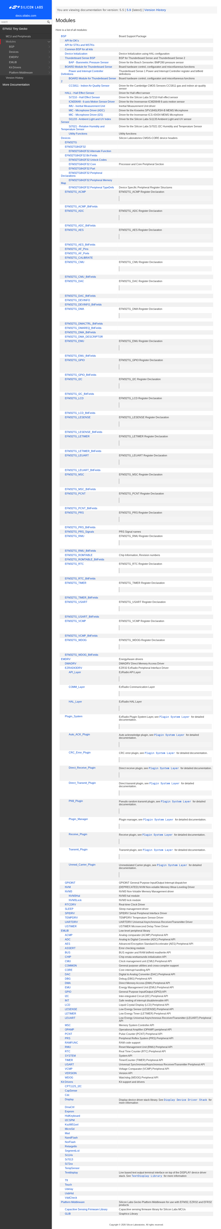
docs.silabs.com (26, 15)
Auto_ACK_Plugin (79, 734)
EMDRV (14, 57)
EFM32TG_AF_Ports (77, 253)
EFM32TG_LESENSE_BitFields (83, 432)
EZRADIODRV (73, 668)
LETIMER (70, 1013)
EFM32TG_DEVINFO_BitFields (83, 304)
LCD (67, 1004)
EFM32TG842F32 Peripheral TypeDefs (91, 187)
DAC (68, 974)
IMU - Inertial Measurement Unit (87, 106)
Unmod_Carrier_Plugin (82, 864)
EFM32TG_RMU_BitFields (80, 550)
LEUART (70, 1018)
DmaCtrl (69, 1107)
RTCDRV (70, 904)
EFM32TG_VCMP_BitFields (81, 635)
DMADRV (70, 663)
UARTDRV (71, 922)
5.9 (129, 10)
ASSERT (70, 948)
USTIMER (71, 926)
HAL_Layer (75, 701)
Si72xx (69, 1163)
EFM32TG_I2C (73, 379)
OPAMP (69, 1029)
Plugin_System (73, 716)
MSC (68, 1025)
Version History (14, 77)
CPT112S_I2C (73, 1086)
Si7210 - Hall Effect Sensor (84, 97)
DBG (68, 978)
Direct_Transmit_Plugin (82, 783)
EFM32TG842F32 (75, 146)
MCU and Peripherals (18, 36)
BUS (67, 952)
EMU (68, 987)
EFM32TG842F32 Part (82, 168)
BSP (11, 46)
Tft (66, 1180)
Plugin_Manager (78, 819)
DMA (68, 983)
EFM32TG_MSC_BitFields (80, 489)
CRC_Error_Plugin (80, 752)
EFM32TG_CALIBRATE (79, 257)
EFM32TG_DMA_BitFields (80, 332)
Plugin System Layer (175, 716)
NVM (68, 887)
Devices (13, 52)
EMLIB (13, 62)
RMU (68, 1047)
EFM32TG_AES (74, 230)
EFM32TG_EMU (74, 341)
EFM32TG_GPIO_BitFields (80, 374)
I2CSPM (70, 1120)
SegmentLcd (72, 1150)
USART (69, 1064)
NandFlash (71, 1137)
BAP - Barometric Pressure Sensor (89, 62)
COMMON (71, 965)
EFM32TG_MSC (74, 474)
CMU (68, 961)
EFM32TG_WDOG (76, 640)
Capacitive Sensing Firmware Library (86, 1209)
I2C (67, 996)
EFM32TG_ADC (74, 211)
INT (67, 1000)
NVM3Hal (74, 895)
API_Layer (75, 672)
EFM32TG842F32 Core (82, 164)
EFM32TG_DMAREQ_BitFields (83, 328)
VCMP (68, 1068)
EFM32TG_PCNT (75, 493)
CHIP (68, 957)
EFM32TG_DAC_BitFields (80, 295)
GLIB (68, 1213)
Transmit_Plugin (78, 849)
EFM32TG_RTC (74, 563)
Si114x (69, 1155)
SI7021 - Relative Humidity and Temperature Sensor (83, 128)
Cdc (67, 1095)
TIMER (69, 1060)
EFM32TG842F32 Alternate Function (90, 151)
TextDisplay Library (148, 1175)
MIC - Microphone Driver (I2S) (86, 114)
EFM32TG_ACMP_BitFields (81, 206)
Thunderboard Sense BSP (80, 58)
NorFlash (70, 1142)
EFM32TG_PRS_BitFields (80, 527)
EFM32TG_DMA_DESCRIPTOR (84, 336)
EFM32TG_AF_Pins (76, 249)
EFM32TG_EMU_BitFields (80, 355)
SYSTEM (70, 1055)
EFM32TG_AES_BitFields (80, 244)
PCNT (68, 1034)
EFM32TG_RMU (74, 536)
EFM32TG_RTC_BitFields (80, 578)
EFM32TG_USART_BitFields (82, 616)
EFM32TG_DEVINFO (77, 300)
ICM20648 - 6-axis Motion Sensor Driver (92, 101)
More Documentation (16, 84)
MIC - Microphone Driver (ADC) (87, 110)
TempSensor (72, 1168)
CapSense (71, 1090)
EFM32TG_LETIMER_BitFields (83, 451)
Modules (11, 41)
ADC (68, 939)
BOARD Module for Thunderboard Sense (88, 66)
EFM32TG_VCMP (75, 621)
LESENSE (71, 1009)
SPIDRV (70, 913)
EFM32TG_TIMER (75, 583)
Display (69, 1099)
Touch (68, 1184)
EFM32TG (71, 142)
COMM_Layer (77, 687)
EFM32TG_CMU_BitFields (80, 276)
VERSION (71, 1073)
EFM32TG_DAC (74, 281)
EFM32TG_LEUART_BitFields (82, 470)
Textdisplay (71, 1172)
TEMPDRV (71, 917)
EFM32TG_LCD (74, 398)
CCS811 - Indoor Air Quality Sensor (89, 85)
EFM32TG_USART (76, 602)
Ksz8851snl (71, 1124)
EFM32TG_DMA (74, 309)
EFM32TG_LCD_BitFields (80, 413)
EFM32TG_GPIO (75, 360)
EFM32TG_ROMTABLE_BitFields (84, 559)
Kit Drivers (15, 67)
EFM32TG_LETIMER (77, 436)
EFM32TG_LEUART (77, 455)
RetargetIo (71, 1146)
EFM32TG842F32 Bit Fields (81, 155)
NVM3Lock (75, 900)
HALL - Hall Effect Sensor (79, 93)
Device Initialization (76, 53)
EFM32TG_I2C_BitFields (79, 394)
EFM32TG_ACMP (75, 191)
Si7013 (69, 1159)
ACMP (68, 935)
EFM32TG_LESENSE (78, 417)
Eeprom (69, 1111)
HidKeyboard (72, 1115)
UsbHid (69, 1193)
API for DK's (72, 40)
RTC (67, 1051)
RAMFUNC (71, 1042)
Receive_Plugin (78, 834)
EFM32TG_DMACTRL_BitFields (84, 323)
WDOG (69, 1077)
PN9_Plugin (76, 801)
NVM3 (68, 891)
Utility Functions (78, 133)
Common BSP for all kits (79, 49)
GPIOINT (70, 882)
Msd (67, 1133)
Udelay (69, 1189)
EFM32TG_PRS (74, 512)
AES (67, 943)
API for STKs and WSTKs (79, 45)
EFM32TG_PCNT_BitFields (81, 508)
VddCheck (71, 1197)
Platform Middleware (21, 72)
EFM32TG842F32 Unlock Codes (88, 159)
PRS (67, 1038)
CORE (68, 970)
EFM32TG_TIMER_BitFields (81, 597)
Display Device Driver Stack (186, 1099)
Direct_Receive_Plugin (82, 767)
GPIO (68, 991)
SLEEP (69, 909)
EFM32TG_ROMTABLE (79, 555)
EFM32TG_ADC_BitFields (80, 225)
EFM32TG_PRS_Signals (79, 531)
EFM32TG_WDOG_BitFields (81, 654)
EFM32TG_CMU (74, 262)
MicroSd (69, 1129)
